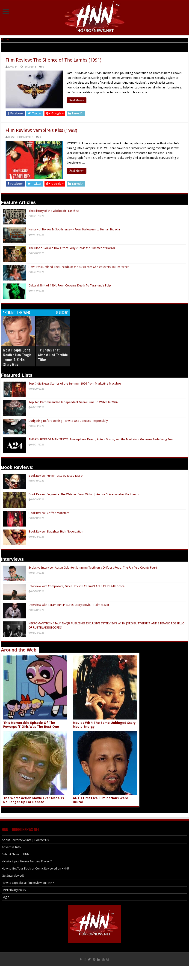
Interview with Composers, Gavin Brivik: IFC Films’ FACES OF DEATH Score (76, 586)
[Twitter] (89, 959)
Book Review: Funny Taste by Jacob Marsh (56, 475)
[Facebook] (85, 959)
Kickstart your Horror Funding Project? (27, 861)
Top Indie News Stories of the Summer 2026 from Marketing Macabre (75, 383)
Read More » (76, 100)
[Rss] (81, 959)
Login (5, 897)
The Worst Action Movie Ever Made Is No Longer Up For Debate (33, 800)
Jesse (11, 137)
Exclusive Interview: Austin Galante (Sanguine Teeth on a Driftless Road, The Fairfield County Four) (93, 567)
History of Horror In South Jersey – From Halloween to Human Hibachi (74, 229)
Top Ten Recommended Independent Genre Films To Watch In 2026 (73, 402)
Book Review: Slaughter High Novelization (56, 531)
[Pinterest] (94, 959)
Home (5, 39)
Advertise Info (11, 847)
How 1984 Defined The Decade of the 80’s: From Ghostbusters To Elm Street (79, 267)
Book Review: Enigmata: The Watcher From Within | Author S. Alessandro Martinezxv (84, 494)
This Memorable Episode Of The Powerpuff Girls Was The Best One (31, 724)
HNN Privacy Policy (14, 890)
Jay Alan (13, 66)
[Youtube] (103, 959)
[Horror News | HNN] (95, 17)
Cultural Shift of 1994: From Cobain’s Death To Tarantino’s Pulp (70, 285)
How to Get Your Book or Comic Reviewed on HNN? (35, 868)
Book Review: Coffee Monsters (49, 513)
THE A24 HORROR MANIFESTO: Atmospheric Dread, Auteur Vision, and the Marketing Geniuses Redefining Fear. (101, 439)
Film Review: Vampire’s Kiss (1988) (41, 130)
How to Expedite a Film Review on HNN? (28, 882)
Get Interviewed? (13, 875)
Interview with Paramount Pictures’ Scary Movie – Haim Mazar (69, 604)
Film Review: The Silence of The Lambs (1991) (53, 60)
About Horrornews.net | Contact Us (25, 840)
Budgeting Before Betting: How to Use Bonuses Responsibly (68, 420)
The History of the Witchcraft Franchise (54, 210)
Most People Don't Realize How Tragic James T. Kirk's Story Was (17, 357)
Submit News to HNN (15, 854)
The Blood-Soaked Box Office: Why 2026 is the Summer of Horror (72, 248)
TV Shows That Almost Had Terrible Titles (53, 354)
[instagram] (108, 959)
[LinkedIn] (98, 959)
